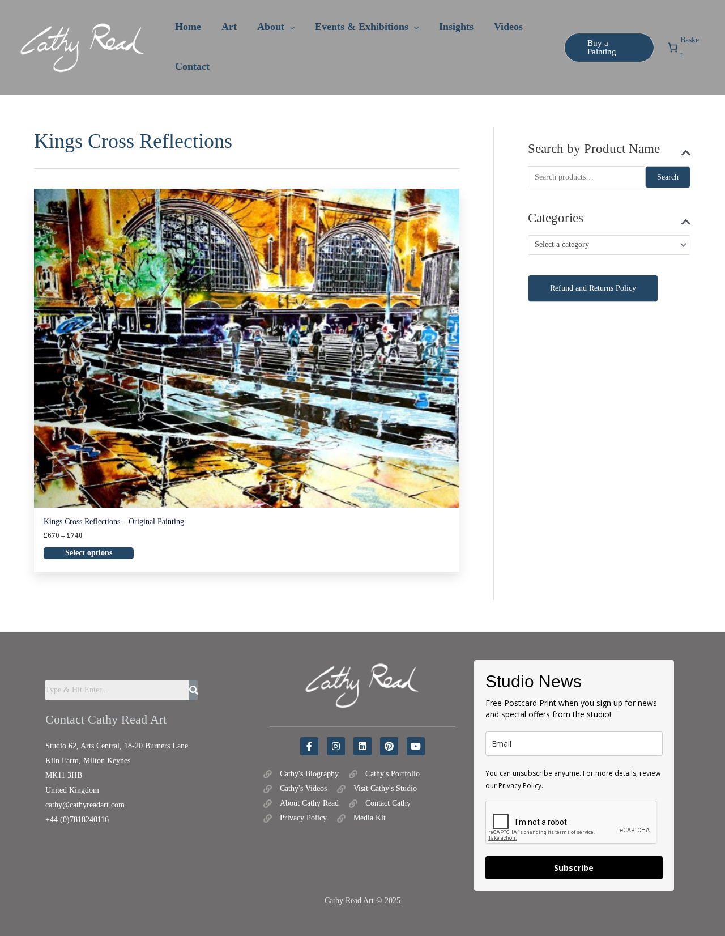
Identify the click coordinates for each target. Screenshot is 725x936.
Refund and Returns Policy (593, 288)
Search (668, 177)
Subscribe (574, 867)
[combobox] (609, 245)
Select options (88, 552)
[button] (289, 26)
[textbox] (604, 245)
